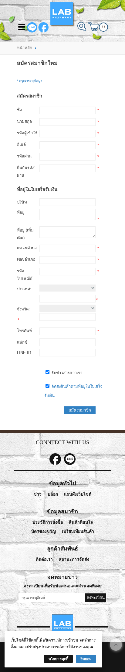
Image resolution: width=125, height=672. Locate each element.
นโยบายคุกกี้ (58, 659)
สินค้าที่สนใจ (81, 522)
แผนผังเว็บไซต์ (77, 494)
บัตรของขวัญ (43, 531)
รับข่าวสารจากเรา (66, 372)
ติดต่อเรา (44, 559)
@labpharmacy (32, 27)
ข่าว (38, 494)
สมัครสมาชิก (80, 410)
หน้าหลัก (24, 47)
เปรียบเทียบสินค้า (78, 531)
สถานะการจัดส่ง (74, 559)
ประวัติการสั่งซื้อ (47, 522)
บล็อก (53, 494)
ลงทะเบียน (96, 597)
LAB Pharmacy (43, 27)
